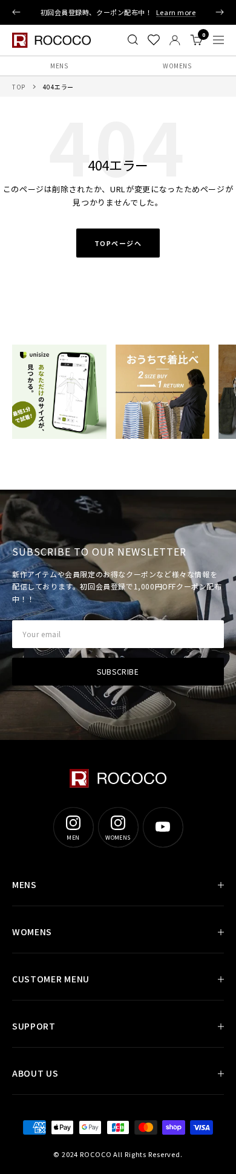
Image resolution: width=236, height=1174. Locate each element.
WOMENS (177, 65)
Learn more (176, 12)
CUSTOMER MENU (51, 979)
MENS (59, 65)
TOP (18, 86)
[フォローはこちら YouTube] (163, 827)
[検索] (133, 40)
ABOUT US (35, 1073)
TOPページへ (118, 243)
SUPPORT (34, 1026)
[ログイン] (174, 40)
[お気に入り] (154, 39)
